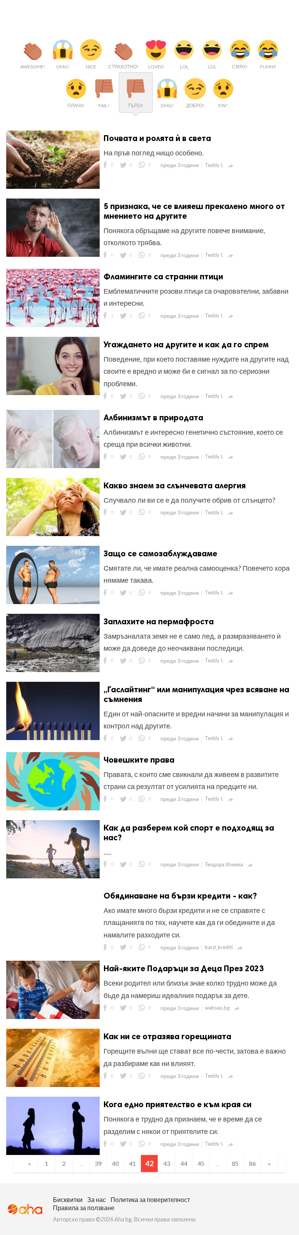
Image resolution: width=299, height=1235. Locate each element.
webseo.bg (217, 1008)
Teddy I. (214, 165)
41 (132, 1163)
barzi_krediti (219, 947)
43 (166, 1163)
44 (183, 1163)
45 (200, 1163)
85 (235, 1163)
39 (98, 1163)
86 (252, 1163)
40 (115, 1163)
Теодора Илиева (224, 864)
